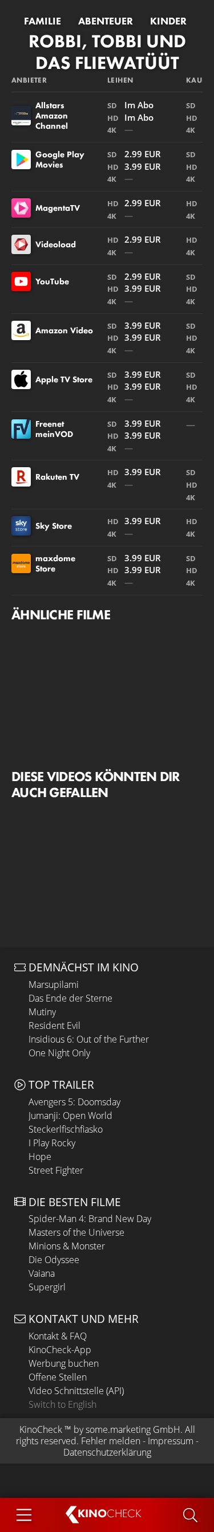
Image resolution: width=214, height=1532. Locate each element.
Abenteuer (105, 21)
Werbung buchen (64, 1363)
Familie (42, 21)
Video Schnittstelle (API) (76, 1390)
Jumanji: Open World (70, 1115)
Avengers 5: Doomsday (74, 1102)
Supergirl (47, 1287)
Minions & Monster (67, 1246)
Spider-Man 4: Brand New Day (90, 1218)
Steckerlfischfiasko (66, 1129)
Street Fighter (56, 1170)
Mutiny (42, 1012)
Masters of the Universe (76, 1232)
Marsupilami (54, 984)
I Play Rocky (52, 1143)
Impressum (170, 1441)
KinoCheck (40, 1429)
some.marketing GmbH (133, 1429)
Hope (40, 1156)
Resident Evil (54, 1025)
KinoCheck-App (60, 1349)
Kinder (168, 21)
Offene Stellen (58, 1377)
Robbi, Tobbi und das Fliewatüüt (107, 52)
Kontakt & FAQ (58, 1336)
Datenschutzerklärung (107, 1452)
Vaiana (42, 1273)
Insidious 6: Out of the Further (89, 1039)
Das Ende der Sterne (70, 998)
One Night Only (59, 1053)
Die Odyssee (54, 1259)
